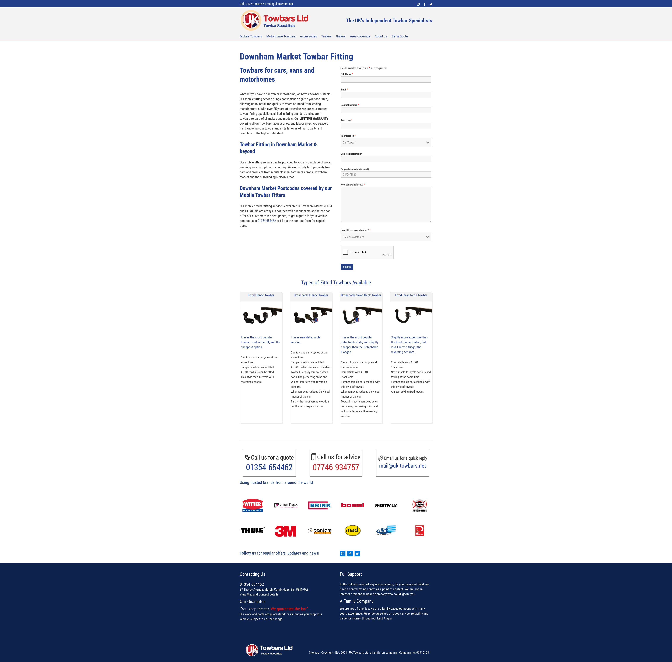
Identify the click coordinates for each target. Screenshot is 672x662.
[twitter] (357, 553)
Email (344, 89)
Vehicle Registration (351, 153)
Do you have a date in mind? (355, 169)
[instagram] (342, 553)
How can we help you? (353, 184)
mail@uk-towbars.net (280, 4)
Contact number (350, 105)
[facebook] (350, 553)
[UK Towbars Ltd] (270, 645)
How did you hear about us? (355, 230)
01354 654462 (267, 221)
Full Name (347, 74)
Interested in (348, 135)
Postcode (346, 120)
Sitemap (314, 652)
